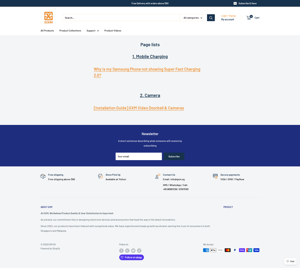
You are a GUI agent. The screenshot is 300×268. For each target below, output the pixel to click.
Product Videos (112, 30)
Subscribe (174, 156)
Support (91, 30)
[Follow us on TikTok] (139, 250)
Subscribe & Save (248, 3)
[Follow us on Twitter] (127, 250)
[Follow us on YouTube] (133, 250)
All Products (47, 30)
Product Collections (70, 30)
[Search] (211, 17)
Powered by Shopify (50, 248)
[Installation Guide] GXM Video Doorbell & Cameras (139, 107)
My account (227, 19)
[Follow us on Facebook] (121, 250)
